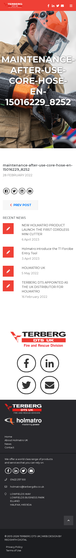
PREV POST (22, 205)
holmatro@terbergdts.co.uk (27, 486)
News (8, 444)
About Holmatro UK (16, 440)
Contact (9, 447)
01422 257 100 (18, 479)
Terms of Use (13, 550)
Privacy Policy (14, 547)
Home (8, 436)
